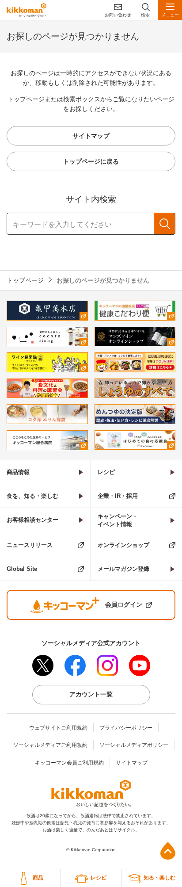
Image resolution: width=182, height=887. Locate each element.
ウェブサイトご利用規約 (58, 728)
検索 (164, 224)
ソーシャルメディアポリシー (133, 745)
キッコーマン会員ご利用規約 (69, 763)
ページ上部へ (167, 851)
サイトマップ (132, 763)
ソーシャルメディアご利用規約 (50, 745)
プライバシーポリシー (125, 728)
